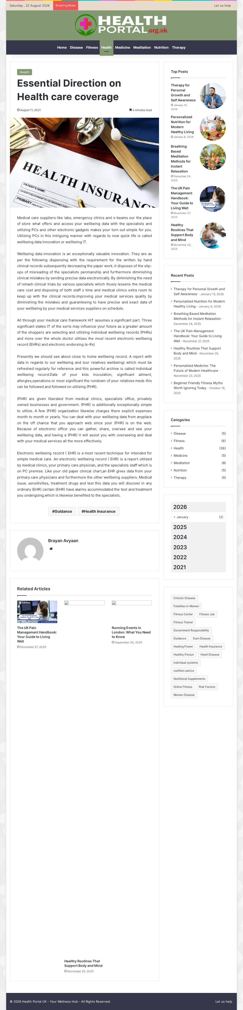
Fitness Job (207, 614)
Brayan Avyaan (63, 540)
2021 (179, 567)
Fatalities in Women (186, 606)
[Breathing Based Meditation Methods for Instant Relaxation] (213, 157)
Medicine (122, 47)
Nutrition (161, 47)
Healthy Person (183, 654)
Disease (76, 47)
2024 (180, 537)
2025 (180, 527)
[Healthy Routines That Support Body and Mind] (84, 778)
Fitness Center (183, 614)
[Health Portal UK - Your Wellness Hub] (121, 25)
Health (106, 47)
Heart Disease (210, 654)
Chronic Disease (184, 598)
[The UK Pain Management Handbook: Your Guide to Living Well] (37, 611)
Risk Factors (207, 687)
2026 (180, 507)
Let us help (222, 5)
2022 (180, 557)
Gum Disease (201, 638)
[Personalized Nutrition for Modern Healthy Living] (213, 128)
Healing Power (183, 646)
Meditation (142, 47)
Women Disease (184, 695)
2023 (180, 547)
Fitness (92, 47)
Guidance (63, 511)
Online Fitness (182, 687)
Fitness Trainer (183, 622)
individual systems (185, 662)
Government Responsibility (191, 630)
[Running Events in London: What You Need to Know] (132, 611)
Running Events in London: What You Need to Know (131, 632)
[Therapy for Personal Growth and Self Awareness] (213, 96)
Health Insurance (100, 511)
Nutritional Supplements (189, 678)
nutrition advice (183, 670)
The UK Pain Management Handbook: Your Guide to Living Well (182, 198)
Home (62, 47)
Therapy (179, 47)
